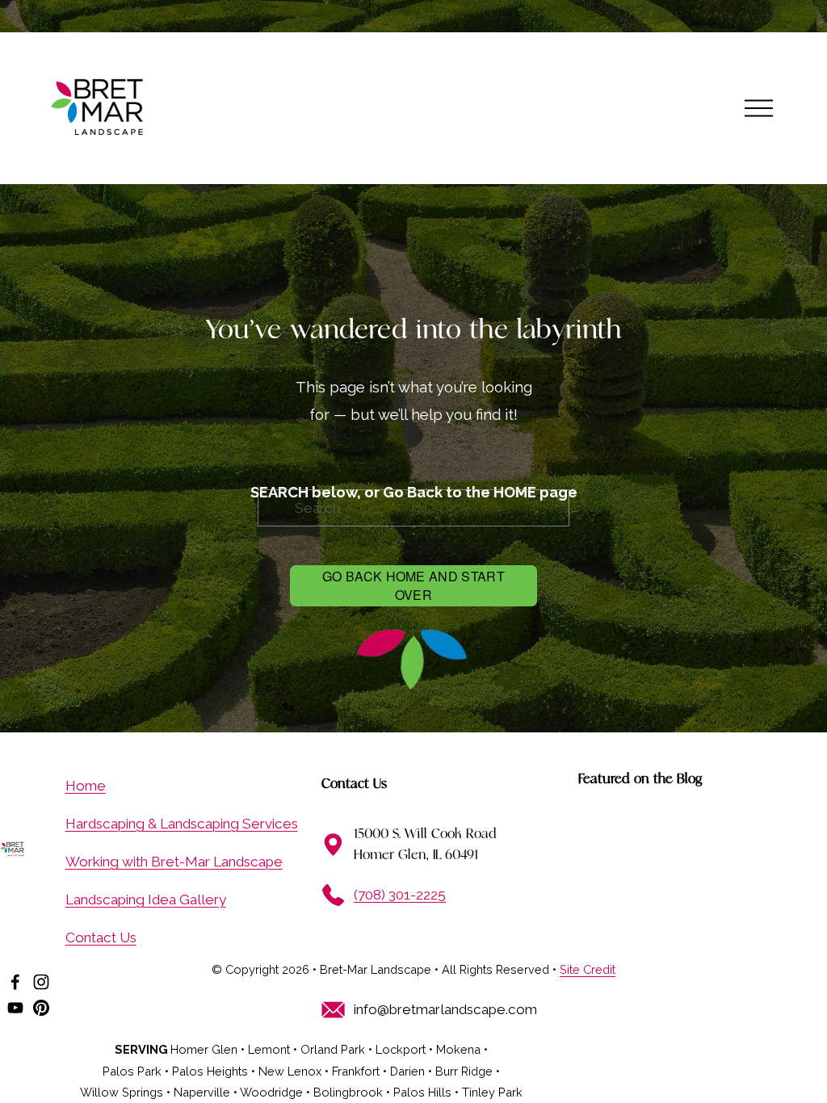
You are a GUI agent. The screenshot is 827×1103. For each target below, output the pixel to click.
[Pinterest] (41, 1008)
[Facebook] (15, 982)
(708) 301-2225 (400, 895)
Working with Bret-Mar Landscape (174, 861)
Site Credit (587, 969)
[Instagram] (41, 982)
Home (85, 786)
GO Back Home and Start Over (413, 585)
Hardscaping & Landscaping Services (181, 824)
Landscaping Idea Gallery (145, 899)
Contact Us (100, 937)
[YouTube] (15, 1008)
